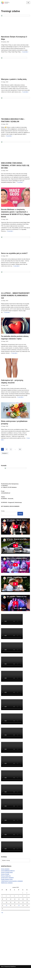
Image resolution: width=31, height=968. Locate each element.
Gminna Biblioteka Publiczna (8, 870)
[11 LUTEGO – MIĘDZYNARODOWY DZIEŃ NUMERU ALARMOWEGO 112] (15, 280)
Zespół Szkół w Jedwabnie (7, 877)
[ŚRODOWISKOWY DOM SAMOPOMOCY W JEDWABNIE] (5, 2)
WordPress (13, 966)
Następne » (5, 453)
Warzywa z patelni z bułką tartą (13, 79)
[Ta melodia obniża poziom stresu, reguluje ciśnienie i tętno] (15, 326)
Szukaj (2, 511)
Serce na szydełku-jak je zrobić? (14, 253)
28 (18, 905)
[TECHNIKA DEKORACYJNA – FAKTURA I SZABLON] (15, 106)
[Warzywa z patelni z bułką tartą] (15, 67)
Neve (2, 966)
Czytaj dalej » (25, 51)
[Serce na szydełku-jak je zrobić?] (15, 243)
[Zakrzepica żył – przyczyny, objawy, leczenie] (15, 368)
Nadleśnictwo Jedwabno (7, 882)
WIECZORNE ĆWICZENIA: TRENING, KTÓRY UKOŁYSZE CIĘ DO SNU (15, 165)
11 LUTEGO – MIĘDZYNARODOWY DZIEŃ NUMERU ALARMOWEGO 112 (15, 295)
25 (6, 905)
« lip (2, 912)
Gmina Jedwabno (5, 868)
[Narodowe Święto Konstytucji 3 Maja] (15, 24)
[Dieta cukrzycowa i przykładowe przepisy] (15, 410)
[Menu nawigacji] (28, 2)
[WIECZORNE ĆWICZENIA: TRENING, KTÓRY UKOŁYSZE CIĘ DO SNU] (15, 150)
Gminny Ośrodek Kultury (7, 872)
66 (20, 449)
